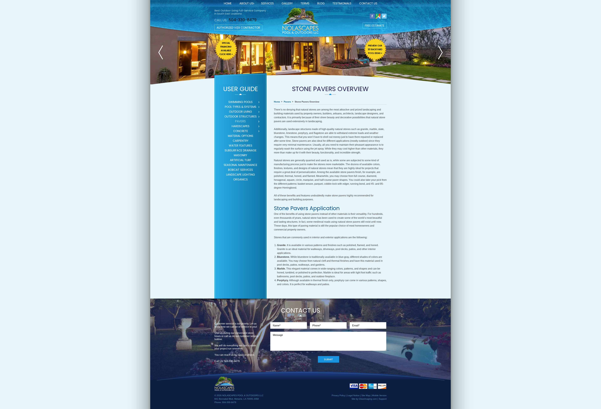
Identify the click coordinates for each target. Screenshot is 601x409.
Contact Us (368, 3)
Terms (304, 3)
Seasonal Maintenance (240, 165)
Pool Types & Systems (240, 107)
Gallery (287, 3)
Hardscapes (240, 126)
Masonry (240, 155)
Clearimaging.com (368, 399)
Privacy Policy (338, 395)
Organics (240, 179)
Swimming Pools (240, 102)
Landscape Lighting (240, 175)
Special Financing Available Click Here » (226, 48)
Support (383, 399)
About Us (246, 3)
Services (267, 3)
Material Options (240, 136)
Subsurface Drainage (241, 150)
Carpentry (240, 141)
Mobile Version (379, 395)
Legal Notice (353, 395)
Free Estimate (374, 25)
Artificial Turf (240, 160)
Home (228, 3)
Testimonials (341, 3)
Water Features (240, 145)
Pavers (240, 121)
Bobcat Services (240, 170)
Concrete (240, 131)
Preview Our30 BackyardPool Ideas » (375, 49)
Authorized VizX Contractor (238, 28)
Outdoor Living (240, 112)
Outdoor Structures (240, 116)
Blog (321, 3)
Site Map (365, 395)
